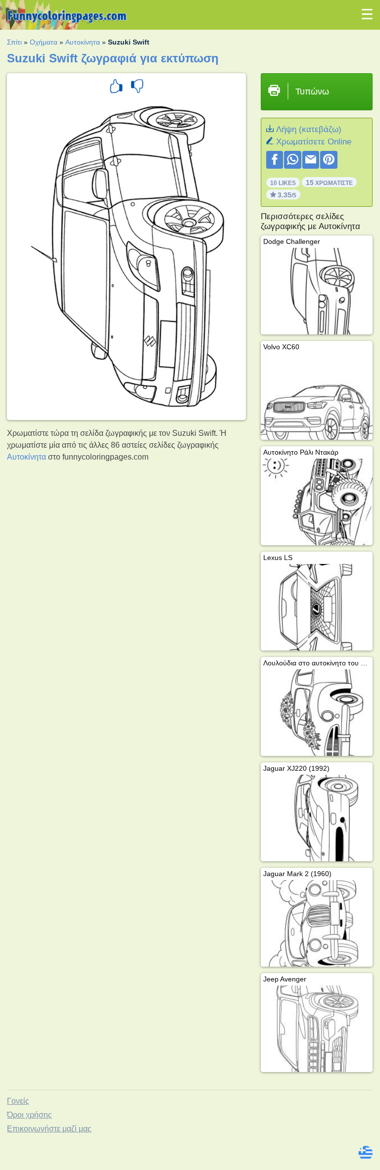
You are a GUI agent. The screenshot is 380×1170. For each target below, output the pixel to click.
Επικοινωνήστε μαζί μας (49, 1128)
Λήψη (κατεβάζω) (308, 129)
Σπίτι (14, 42)
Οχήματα (43, 42)
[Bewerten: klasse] (116, 87)
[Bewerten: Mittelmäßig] (137, 87)
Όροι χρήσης (29, 1115)
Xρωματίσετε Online (313, 141)
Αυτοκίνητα (82, 42)
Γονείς (18, 1101)
